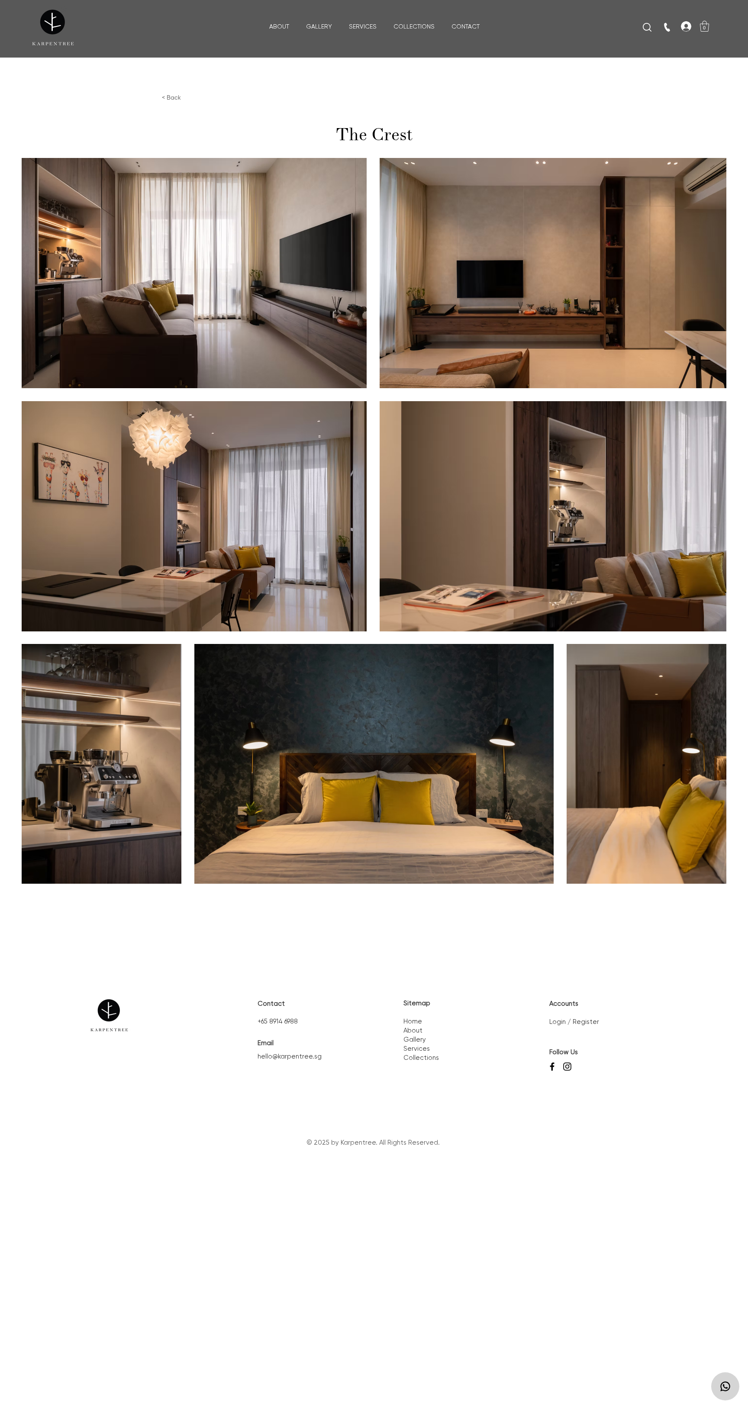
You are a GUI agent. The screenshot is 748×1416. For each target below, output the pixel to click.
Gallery (414, 1039)
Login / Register (574, 1022)
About (412, 1030)
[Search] (647, 27)
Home (412, 1021)
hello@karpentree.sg (290, 1056)
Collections (421, 1058)
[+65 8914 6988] (668, 27)
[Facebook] (552, 1066)
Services (416, 1049)
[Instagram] (567, 1066)
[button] (704, 26)
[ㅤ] (682, 26)
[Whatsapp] (725, 1386)
